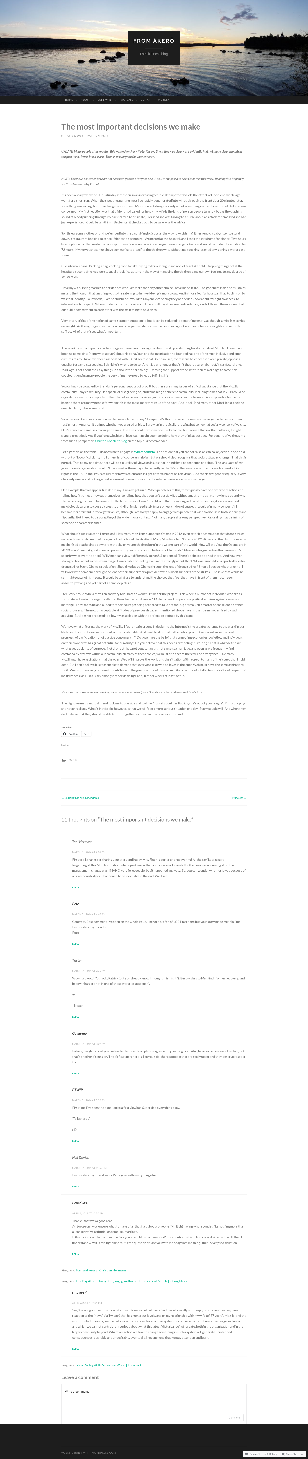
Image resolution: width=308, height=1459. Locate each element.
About (85, 99)
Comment (234, 1417)
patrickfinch (97, 135)
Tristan (77, 960)
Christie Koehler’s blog (111, 441)
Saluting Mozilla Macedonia (80, 797)
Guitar (145, 99)
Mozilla (163, 99)
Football (126, 99)
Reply (75, 887)
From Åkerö (154, 41)
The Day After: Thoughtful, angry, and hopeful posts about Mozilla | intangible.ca (132, 1281)
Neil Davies (80, 1157)
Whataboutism (144, 452)
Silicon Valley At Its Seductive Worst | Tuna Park (109, 1365)
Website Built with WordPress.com (88, 1452)
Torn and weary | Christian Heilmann (101, 1270)
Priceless (239, 797)
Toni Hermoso (82, 842)
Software (105, 99)
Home (69, 99)
